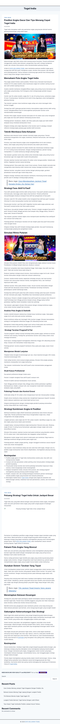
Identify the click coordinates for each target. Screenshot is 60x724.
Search (4, 676)
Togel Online (25, 477)
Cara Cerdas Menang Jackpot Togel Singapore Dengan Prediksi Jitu (23, 688)
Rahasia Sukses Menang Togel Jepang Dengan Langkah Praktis (22, 692)
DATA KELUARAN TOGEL (32, 721)
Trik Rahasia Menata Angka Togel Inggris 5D (17, 696)
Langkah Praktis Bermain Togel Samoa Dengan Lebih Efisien (21, 700)
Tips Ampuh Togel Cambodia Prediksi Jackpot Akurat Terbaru (22, 704)
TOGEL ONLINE (7, 17)
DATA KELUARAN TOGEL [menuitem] (17, 68)
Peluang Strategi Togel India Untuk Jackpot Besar (29, 495)
